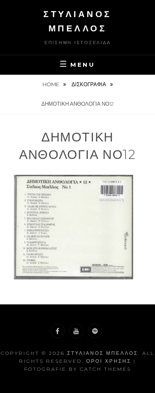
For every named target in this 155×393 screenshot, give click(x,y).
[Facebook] (57, 331)
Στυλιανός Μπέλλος (102, 353)
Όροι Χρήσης (108, 361)
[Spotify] (95, 331)
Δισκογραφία (89, 84)
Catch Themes (105, 369)
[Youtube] (76, 331)
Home (51, 84)
